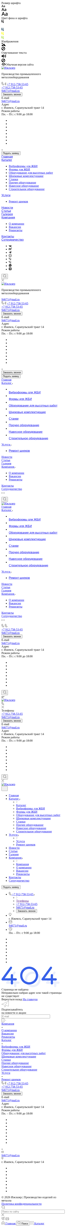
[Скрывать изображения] (3, 49)
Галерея (7, 214)
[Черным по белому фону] (2, 22)
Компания (8, 217)
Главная (7, 156)
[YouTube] (10, 255)
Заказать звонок (12, 94)
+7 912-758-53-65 (17, 84)
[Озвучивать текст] (3, 56)
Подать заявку (11, 153)
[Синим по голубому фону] (2, 30)
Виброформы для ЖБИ (23, 166)
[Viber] (10, 259)
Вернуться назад (11, 999)
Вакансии (15, 227)
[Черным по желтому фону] (2, 34)
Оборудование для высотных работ (31, 172)
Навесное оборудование (24, 185)
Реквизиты (15, 230)
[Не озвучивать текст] (3, 61)
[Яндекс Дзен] (10, 269)
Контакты (7, 236)
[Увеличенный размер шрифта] (4, 14)
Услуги (5, 195)
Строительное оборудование (27, 189)
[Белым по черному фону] (2, 26)
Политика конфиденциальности (21, 1203)
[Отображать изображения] (3, 45)
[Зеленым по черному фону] (2, 38)
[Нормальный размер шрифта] (3, 10)
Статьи (6, 210)
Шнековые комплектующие (26, 176)
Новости (7, 207)
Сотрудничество (12, 239)
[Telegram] (10, 252)
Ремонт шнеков (18, 201)
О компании (16, 223)
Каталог (6, 160)
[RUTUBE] (10, 249)
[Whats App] (10, 265)
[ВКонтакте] (10, 245)
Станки (13, 179)
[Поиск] (4, 276)
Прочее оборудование (22, 182)
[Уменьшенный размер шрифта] (3, 6)
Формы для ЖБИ (19, 169)
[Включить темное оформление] (4, 788)
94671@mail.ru (10, 101)
